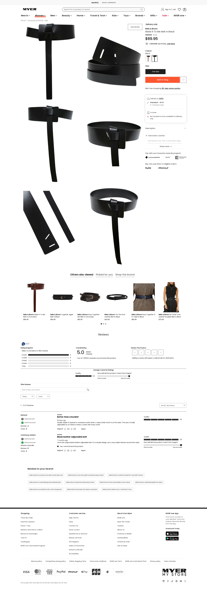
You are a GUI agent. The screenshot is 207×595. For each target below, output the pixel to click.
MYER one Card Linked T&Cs (136, 561)
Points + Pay (25, 526)
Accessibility (74, 554)
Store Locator (74, 530)
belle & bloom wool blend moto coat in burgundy (45, 489)
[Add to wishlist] (183, 80)
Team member (170, 561)
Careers (120, 526)
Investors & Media (124, 534)
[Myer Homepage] (30, 10)
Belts (46, 20)
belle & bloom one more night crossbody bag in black (86, 475)
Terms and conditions (98, 561)
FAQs (71, 522)
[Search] (142, 9)
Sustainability (122, 538)
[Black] (154, 58)
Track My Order (27, 518)
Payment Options (28, 522)
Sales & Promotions (76, 546)
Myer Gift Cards (123, 522)
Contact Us (73, 526)
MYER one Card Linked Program (33, 546)
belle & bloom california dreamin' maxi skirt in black (126, 475)
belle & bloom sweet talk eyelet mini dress (148, 482)
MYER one (121, 518)
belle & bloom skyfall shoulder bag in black (80, 482)
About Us (120, 530)
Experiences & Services (78, 534)
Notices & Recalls (76, 550)
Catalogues (25, 542)
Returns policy (36, 561)
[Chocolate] (148, 58)
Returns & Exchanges (29, 534)
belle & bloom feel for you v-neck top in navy (117, 489)
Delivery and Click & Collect (32, 530)
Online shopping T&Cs (77, 561)
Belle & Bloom (151, 28)
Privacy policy (155, 561)
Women (23, 20)
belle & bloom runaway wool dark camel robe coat (46, 475)
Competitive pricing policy (55, 561)
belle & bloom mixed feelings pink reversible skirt (45, 482)
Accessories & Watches (35, 20)
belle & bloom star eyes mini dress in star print (82, 489)
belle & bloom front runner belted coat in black (115, 482)
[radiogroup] (165, 71)
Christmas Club (123, 542)
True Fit (24, 538)
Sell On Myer (122, 546)
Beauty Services (75, 538)
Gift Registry (74, 542)
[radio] (155, 71)
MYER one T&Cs (116, 561)
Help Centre (73, 518)
